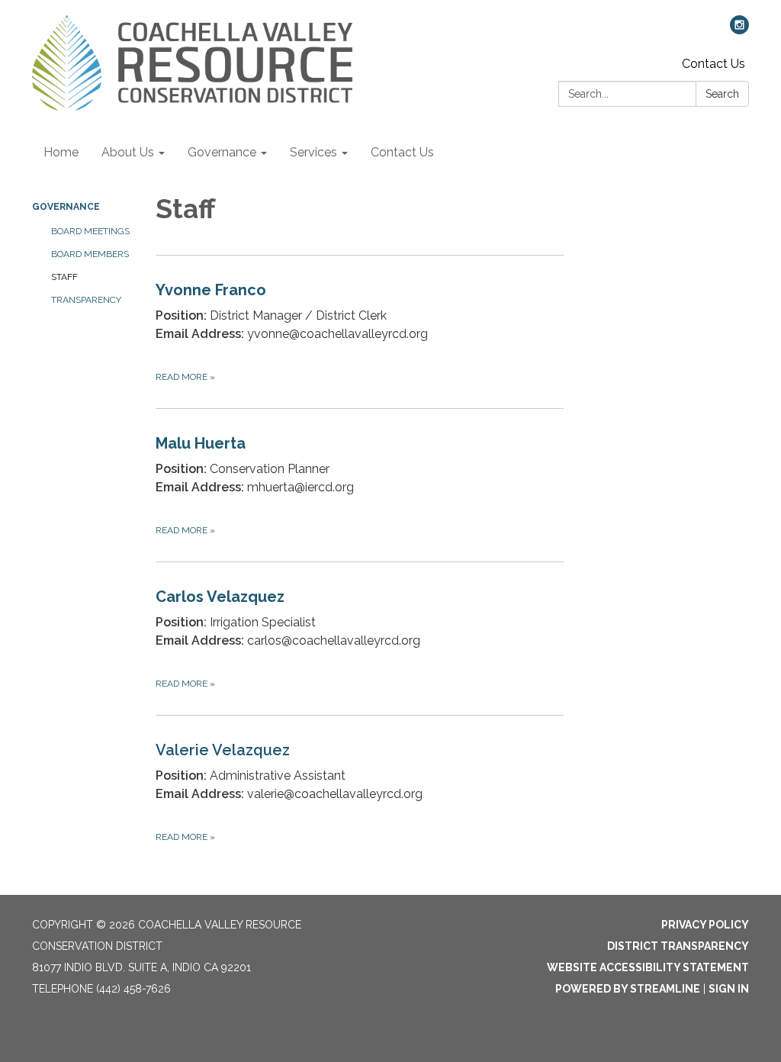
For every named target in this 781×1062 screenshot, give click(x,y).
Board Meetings (90, 231)
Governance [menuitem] (222, 152)
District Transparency (678, 946)
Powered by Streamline (627, 989)
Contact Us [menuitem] (402, 152)
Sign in (729, 989)
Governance (66, 206)
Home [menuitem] (61, 152)
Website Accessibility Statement (648, 967)
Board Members (90, 254)
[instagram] (739, 30)
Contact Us (713, 63)
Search (722, 94)
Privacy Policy (705, 925)
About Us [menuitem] (127, 152)
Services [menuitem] (313, 152)
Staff (64, 277)
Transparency (86, 299)
